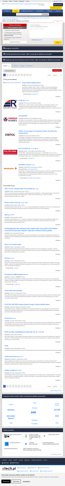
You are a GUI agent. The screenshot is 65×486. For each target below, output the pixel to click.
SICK (57, 416)
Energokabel (23, 116)
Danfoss (35, 420)
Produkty (6, 11)
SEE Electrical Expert (53, 434)
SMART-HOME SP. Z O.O (13, 370)
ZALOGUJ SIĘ (58, 4)
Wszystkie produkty (56, 454)
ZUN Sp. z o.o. (9, 258)
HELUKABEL (34, 423)
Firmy (15, 11)
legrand (11, 404)
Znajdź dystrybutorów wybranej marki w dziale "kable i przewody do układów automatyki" (33, 60)
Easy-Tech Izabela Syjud (13, 244)
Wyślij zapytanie (56, 8)
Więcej (58, 11)
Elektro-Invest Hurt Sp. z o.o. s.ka (16, 202)
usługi (37, 178)
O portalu (4, 460)
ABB (33, 412)
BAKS (57, 423)
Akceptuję (37, 40)
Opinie (15, 460)
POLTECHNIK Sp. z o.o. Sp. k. (28, 148)
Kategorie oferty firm (12, 48)
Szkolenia (30, 66)
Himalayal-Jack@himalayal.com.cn (16, 274)
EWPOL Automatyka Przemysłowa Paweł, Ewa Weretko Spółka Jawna (38, 132)
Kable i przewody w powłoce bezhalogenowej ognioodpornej (32, 449)
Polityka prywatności (36, 460)
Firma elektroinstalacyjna (13, 290)
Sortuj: (49, 75)
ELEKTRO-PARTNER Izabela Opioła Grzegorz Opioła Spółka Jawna (27, 304)
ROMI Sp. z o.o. (24, 100)
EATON (57, 410)
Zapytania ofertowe (27, 11)
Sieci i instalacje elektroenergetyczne (28, 18)
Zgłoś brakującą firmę (55, 390)
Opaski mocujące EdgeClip (10, 448)
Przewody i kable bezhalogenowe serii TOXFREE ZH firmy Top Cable (34, 437)
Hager (11, 423)
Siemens (11, 410)
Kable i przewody (43, 18)
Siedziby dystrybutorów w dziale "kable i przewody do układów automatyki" (28, 54)
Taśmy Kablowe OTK (15, 442)
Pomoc (45, 460)
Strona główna (6, 18)
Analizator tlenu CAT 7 (16, 435)
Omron (34, 408)
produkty (33, 94)
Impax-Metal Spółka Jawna (31, 83)
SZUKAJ (46, 14)
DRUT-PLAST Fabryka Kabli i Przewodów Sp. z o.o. (22, 189)
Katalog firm (14, 18)
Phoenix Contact (57, 404)
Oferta (10, 460)
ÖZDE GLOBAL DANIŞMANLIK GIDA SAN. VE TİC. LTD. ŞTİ (24, 332)
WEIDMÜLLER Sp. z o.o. (27, 165)
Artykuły (50, 11)
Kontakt (21, 460)
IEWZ (6, 346)
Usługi (22, 66)
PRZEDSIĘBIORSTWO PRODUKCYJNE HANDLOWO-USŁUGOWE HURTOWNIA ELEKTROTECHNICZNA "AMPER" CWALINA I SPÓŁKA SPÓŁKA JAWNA (31, 230)
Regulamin (27, 460)
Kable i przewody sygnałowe (9, 19)
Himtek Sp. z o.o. (10, 318)
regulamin (39, 40)
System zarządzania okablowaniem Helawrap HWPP (50, 443)
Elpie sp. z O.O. (9, 215)
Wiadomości (40, 11)
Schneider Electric (11, 417)
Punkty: (58, 96)
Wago (34, 403)
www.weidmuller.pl (32, 169)
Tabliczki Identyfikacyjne (33, 443)
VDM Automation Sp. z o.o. (14, 356)
